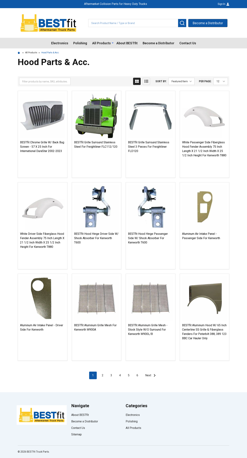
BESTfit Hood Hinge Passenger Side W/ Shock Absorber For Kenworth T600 (148, 238)
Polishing (80, 43)
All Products (101, 43)
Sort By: (161, 81)
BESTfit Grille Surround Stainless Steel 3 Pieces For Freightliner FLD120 (148, 147)
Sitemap (76, 434)
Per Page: (205, 81)
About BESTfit (127, 43)
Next (148, 375)
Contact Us (187, 43)
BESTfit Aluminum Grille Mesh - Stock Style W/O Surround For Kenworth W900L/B (147, 330)
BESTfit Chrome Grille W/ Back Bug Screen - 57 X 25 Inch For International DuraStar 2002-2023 (42, 147)
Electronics (59, 43)
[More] (113, 43)
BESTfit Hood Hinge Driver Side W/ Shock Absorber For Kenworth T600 (96, 238)
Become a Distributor (158, 43)
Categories (136, 405)
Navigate (80, 405)
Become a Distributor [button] (208, 23)
